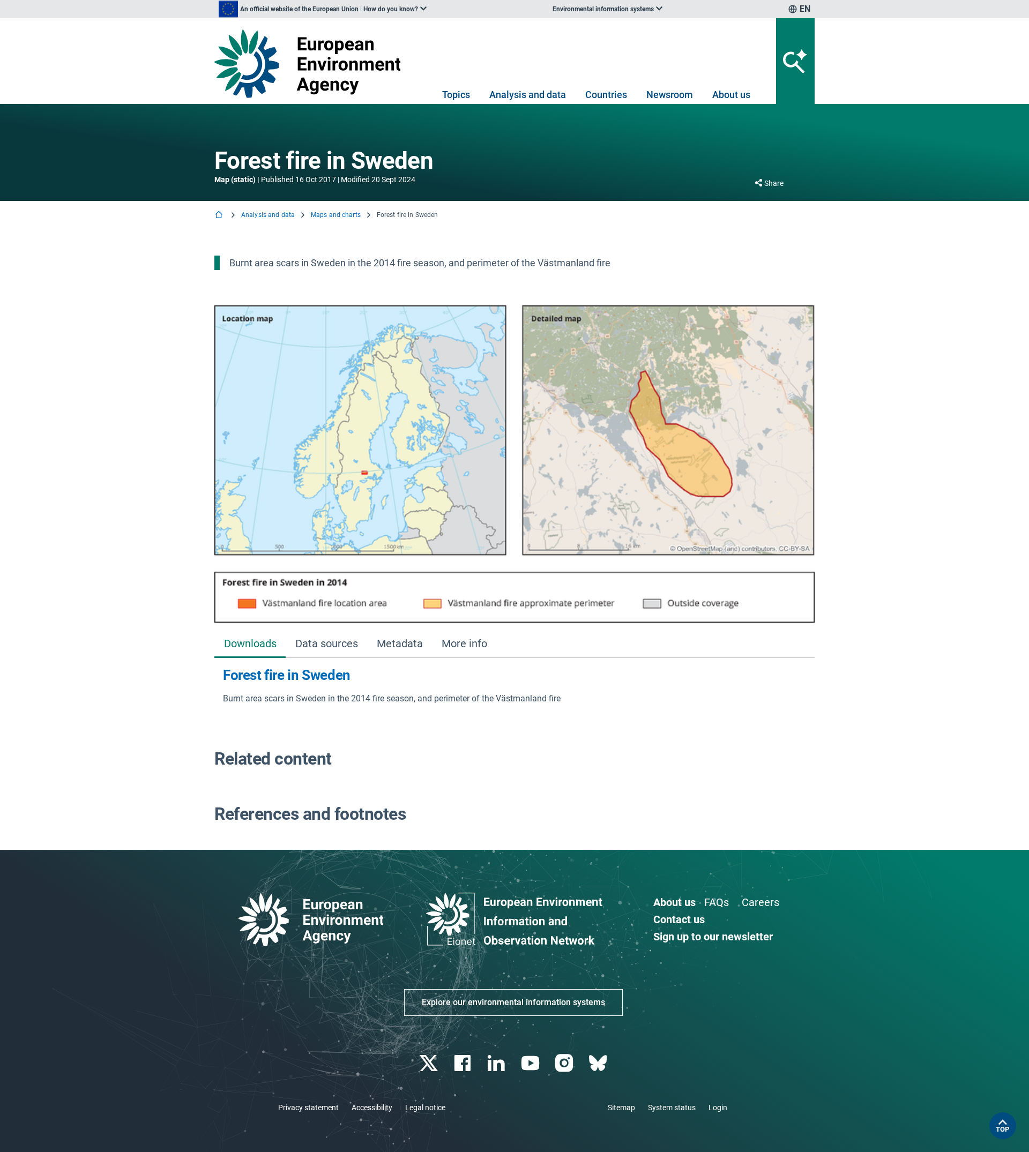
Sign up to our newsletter (713, 936)
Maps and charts (336, 215)
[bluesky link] (599, 1063)
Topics (456, 94)
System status (672, 1107)
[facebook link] (464, 1063)
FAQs (716, 902)
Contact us (679, 919)
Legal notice (425, 1107)
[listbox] (322, 9)
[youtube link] (531, 1063)
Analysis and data (527, 94)
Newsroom (669, 94)
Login (718, 1107)
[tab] (250, 645)
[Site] (311, 63)
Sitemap (621, 1107)
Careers (760, 902)
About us (731, 94)
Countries (606, 94)
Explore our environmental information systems (513, 1002)
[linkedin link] (497, 1063)
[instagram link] (565, 1063)
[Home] (219, 215)
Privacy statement (308, 1107)
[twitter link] (429, 1063)
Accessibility (372, 1107)
